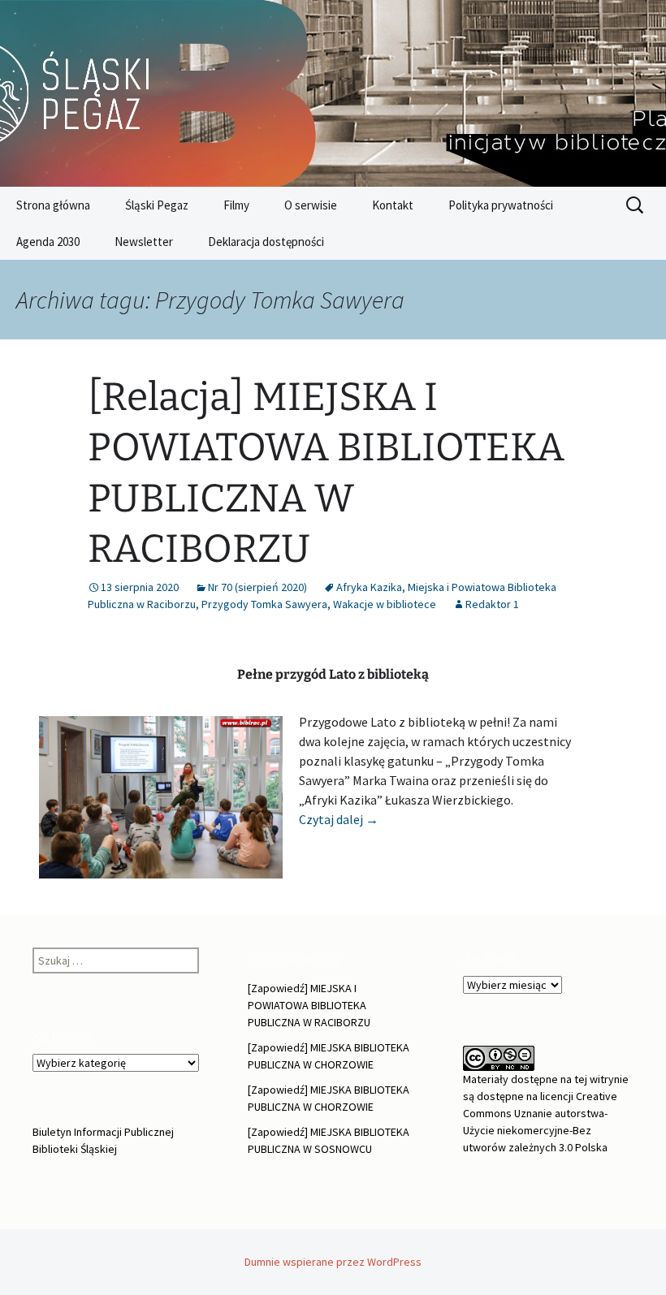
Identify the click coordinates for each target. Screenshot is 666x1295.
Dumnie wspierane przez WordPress (333, 1261)
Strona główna (53, 205)
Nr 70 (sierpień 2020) (257, 587)
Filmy (236, 205)
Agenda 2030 (48, 241)
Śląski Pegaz (156, 205)
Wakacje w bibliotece (384, 604)
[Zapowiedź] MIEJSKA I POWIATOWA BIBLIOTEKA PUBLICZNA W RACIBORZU (309, 1005)
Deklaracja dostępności (266, 241)
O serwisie (310, 205)
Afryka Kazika (369, 587)
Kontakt (392, 205)
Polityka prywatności (500, 205)
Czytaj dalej (338, 819)
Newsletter (144, 241)
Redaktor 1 (492, 604)
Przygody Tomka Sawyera (264, 604)
